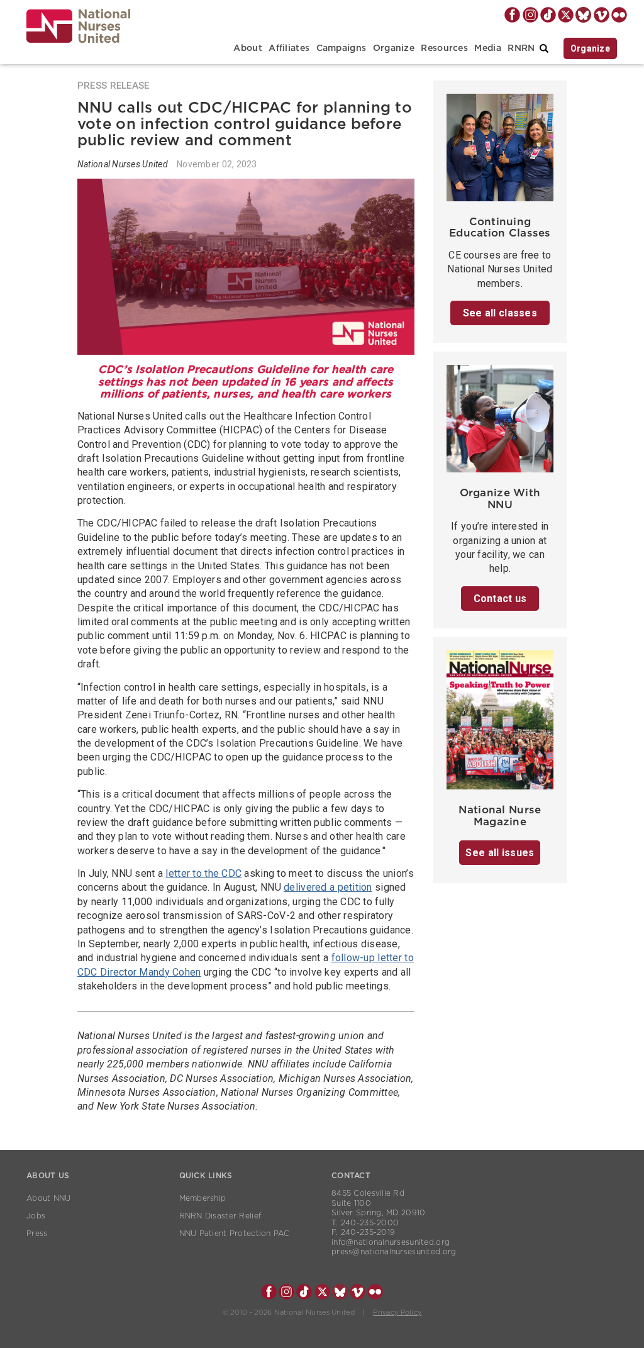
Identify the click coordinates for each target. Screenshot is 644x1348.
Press (36, 1233)
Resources (444, 48)
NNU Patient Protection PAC (234, 1233)
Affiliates (289, 48)
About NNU (48, 1198)
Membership (202, 1198)
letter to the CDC (203, 873)
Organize (393, 48)
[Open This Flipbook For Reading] (500, 724)
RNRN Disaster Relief (220, 1216)
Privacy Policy (397, 1312)
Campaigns (341, 48)
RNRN (521, 48)
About (247, 48)
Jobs (35, 1216)
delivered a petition (328, 887)
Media (487, 48)
